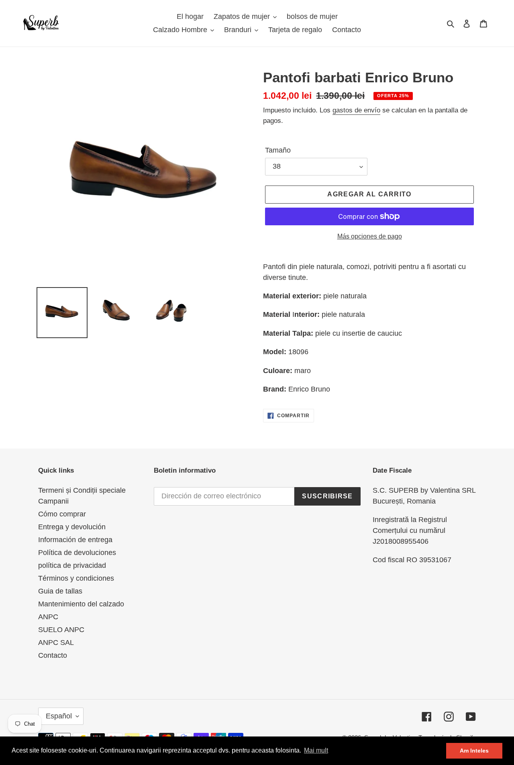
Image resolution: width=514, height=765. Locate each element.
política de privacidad (72, 565)
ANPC (48, 617)
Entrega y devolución (72, 527)
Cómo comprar (62, 514)
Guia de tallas (60, 591)
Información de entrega (75, 540)
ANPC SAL (56, 643)
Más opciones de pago (369, 236)
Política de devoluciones (77, 553)
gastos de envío (356, 110)
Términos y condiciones (76, 578)
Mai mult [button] (316, 750)
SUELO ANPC (61, 630)
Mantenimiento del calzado (81, 604)
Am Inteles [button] (474, 750)
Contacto (52, 655)
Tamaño (278, 150)
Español (59, 716)
